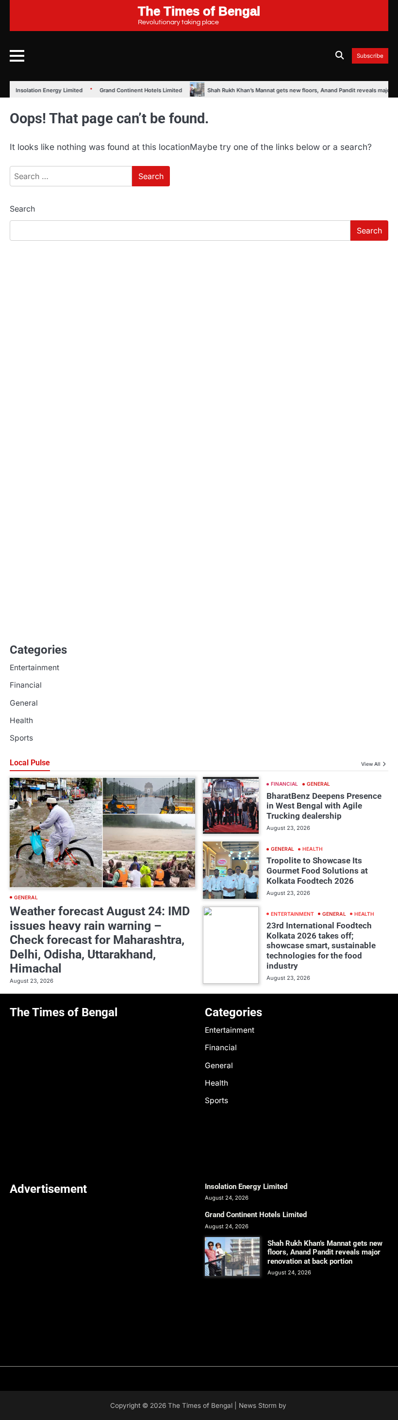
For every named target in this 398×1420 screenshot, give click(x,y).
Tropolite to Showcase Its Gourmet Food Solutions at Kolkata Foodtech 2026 (317, 871)
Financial (26, 685)
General (24, 703)
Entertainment (34, 667)
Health (21, 720)
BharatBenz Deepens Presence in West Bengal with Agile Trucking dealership (323, 806)
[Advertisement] (199, 321)
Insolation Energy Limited (42, 90)
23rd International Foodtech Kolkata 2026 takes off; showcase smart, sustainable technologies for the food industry (321, 946)
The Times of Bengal (200, 1405)
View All (371, 764)
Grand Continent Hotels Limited (134, 90)
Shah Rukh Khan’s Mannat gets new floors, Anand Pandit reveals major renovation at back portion (324, 1252)
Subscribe (370, 56)
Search (22, 209)
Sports (21, 738)
